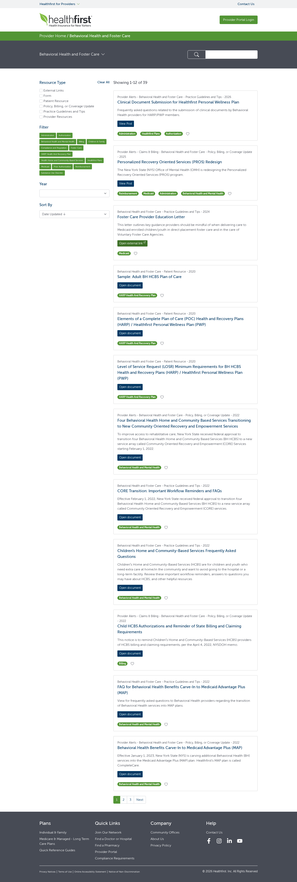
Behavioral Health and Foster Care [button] (69, 54)
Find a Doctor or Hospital (113, 839)
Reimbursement (82, 166)
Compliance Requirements (114, 858)
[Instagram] (219, 841)
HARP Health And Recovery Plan (56, 154)
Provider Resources (57, 117)
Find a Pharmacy (107, 845)
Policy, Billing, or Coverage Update (68, 106)
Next (139, 800)
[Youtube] (239, 841)
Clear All (103, 82)
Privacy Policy (161, 845)
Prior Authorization (62, 166)
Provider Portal (106, 852)
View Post (125, 123)
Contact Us (246, 4)
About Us (157, 839)
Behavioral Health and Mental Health (57, 141)
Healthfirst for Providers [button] (57, 4)
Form (47, 96)
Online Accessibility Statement (90, 871)
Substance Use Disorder (52, 173)
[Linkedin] (229, 841)
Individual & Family (52, 832)
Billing (81, 141)
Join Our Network (108, 832)
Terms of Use (65, 871)
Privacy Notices (47, 871)
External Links (53, 90)
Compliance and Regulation (53, 147)
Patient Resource (55, 101)
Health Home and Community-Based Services (62, 160)
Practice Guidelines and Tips (64, 111)
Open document (130, 285)
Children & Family (96, 141)
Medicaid (45, 166)
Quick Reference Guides (57, 850)
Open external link (131, 243)
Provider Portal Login (238, 20)
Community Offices (165, 832)
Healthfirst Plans (94, 160)
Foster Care (76, 147)
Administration (47, 135)
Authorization (65, 135)
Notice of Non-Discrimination (124, 871)
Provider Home (52, 36)
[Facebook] (209, 841)
